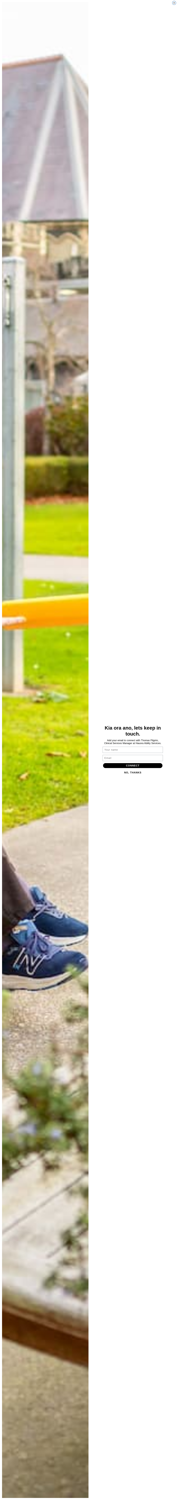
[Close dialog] (174, 3)
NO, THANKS (132, 772)
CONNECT (133, 765)
